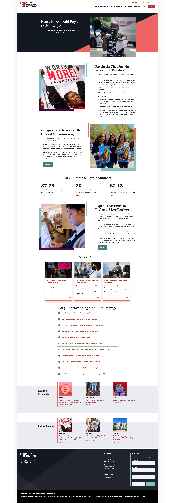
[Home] (36, 11)
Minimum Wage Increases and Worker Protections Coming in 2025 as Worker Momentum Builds (70, 438)
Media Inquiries (109, 468)
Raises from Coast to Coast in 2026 (124, 400)
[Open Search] (144, 6)
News (153, 3)
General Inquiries (110, 465)
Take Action (128, 6)
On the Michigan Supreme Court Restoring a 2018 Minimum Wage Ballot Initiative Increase (123, 438)
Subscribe (150, 484)
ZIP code (134, 481)
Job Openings (109, 477)
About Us (137, 6)
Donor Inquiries (109, 466)
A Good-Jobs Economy (101, 6)
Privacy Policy (23, 500)
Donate (151, 6)
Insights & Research (136, 3)
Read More (48, 164)
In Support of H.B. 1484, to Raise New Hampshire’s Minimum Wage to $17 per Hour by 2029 (70, 402)
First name (135, 460)
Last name (135, 467)
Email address (136, 474)
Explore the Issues (116, 6)
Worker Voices (146, 3)
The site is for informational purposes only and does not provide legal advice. (37, 493)
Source (43, 195)
